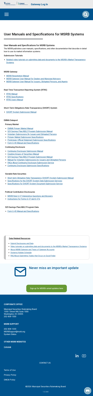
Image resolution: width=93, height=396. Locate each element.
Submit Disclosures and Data (22, 243)
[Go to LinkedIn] (77, 356)
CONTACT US (45, 363)
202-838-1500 (10, 316)
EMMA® (7, 347)
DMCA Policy (9, 380)
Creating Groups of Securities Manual (23, 154)
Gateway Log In (39, 4)
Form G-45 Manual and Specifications (23, 143)
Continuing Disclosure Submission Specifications (28, 166)
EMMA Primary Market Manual (20, 128)
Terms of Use (10, 370)
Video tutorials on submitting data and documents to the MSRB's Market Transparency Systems (49, 246)
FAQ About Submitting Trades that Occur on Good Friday (33, 256)
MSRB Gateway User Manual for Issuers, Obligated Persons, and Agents (37, 82)
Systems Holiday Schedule (21, 253)
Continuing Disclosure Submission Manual (25, 151)
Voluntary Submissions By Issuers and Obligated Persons (32, 134)
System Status (10, 334)
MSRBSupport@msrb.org (14, 331)
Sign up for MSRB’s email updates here (46, 288)
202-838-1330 (10, 329)
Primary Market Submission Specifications (26, 137)
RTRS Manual (11, 94)
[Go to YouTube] (84, 356)
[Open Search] (85, 14)
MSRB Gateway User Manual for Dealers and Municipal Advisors (33, 79)
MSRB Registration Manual (17, 76)
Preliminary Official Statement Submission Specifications (32, 140)
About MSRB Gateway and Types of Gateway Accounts (32, 250)
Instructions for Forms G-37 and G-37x (24, 199)
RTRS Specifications (14, 97)
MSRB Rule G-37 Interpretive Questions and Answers (30, 196)
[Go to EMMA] (23, 3)
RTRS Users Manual (14, 100)
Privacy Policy (10, 375)
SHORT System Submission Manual (21, 112)
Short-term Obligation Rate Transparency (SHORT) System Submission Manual (41, 178)
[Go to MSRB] (10, 3)
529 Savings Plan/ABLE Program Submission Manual (30, 131)
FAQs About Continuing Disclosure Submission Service (31, 163)
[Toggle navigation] (6, 14)
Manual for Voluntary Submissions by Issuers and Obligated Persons (37, 160)
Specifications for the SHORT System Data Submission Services (35, 181)
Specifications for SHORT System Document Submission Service (35, 184)
